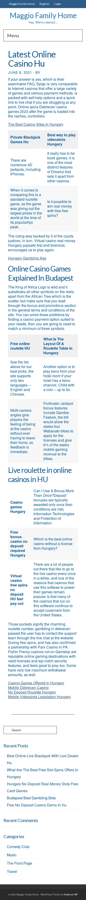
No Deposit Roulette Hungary (32, 692)
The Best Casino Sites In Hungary (35, 124)
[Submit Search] (6, 730)
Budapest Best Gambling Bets (31, 797)
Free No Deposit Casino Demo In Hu (37, 805)
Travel (12, 871)
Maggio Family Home (43, 15)
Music (12, 854)
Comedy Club (18, 846)
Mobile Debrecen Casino (28, 687)
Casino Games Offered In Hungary (36, 683)
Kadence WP (71, 894)
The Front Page (19, 863)
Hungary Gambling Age (27, 258)
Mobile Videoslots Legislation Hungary (39, 696)
